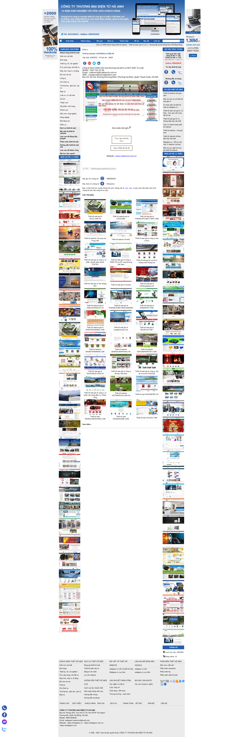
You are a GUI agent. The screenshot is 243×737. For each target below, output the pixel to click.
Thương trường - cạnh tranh (119, 694)
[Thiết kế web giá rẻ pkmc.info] (173, 170)
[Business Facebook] (161, 685)
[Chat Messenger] (183, 682)
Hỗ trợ (136, 41)
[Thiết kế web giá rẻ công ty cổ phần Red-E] (69, 631)
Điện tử (63, 92)
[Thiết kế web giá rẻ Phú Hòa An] (173, 350)
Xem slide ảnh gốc (120, 128)
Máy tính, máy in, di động (69, 71)
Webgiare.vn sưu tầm (117, 672)
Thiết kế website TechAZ (121, 239)
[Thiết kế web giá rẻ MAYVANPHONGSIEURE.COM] (69, 582)
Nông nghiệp (64, 117)
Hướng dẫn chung (90, 694)
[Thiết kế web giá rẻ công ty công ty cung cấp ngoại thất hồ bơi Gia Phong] (173, 399)
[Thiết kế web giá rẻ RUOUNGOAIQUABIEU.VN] (173, 366)
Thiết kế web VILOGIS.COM (146, 418)
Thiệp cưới (64, 103)
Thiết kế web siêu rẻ (91, 668)
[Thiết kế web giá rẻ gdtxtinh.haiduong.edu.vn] (173, 301)
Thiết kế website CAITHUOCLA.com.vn (103, 169)
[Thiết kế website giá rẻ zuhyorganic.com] (69, 369)
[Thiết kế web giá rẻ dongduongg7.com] (173, 513)
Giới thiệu (70, 41)
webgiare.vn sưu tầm (142, 672)
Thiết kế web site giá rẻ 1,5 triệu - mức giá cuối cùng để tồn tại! (173, 113)
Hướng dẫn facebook (92, 698)
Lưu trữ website (90, 675)
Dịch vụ (110, 41)
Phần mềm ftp (165, 672)
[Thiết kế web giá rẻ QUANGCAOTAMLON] (173, 219)
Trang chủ (64, 703)
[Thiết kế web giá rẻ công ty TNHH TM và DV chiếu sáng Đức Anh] (69, 549)
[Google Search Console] (173, 682)
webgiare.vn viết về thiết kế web (121, 669)
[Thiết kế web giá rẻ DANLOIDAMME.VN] (69, 435)
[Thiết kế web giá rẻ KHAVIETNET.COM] (173, 431)
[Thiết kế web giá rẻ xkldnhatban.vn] (69, 271)
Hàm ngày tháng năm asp (93, 691)
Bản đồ (146, 41)
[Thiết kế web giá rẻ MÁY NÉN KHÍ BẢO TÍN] (69, 190)
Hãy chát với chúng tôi (90, 184)
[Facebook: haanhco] (4, 714)
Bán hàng (63, 60)
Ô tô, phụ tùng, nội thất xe (69, 67)
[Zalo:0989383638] (180, 73)
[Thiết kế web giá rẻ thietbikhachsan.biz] (69, 320)
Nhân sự (63, 125)
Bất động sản (65, 121)
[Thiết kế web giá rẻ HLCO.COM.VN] (69, 337)
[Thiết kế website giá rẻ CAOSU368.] (173, 578)
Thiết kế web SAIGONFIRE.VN (146, 394)
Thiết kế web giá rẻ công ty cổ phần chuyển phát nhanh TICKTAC (95, 262)
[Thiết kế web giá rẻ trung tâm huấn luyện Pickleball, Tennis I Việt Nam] (173, 627)
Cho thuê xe (64, 82)
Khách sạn (64, 110)
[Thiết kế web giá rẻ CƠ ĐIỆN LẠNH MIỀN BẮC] (173, 382)
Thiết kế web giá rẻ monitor (121, 285)
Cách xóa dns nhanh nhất (93, 688)
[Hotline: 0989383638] (4, 707)
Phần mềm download (167, 668)
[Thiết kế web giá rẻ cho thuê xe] (69, 500)
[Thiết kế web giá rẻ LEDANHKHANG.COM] (173, 252)
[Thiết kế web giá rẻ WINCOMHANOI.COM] (69, 565)
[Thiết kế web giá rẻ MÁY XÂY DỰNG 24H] (173, 415)
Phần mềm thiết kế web (168, 675)
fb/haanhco (111, 184)
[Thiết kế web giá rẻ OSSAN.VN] (69, 484)
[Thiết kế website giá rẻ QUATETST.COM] (69, 222)
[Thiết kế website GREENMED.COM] (69, 386)
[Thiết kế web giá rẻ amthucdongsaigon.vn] (69, 255)
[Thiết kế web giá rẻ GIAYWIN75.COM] (173, 284)
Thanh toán (124, 41)
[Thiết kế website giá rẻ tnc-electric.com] (173, 333)
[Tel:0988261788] (173, 84)
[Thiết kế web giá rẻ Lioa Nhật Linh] (69, 598)
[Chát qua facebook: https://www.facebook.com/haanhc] (102, 185)
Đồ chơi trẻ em (65, 75)
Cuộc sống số (114, 687)
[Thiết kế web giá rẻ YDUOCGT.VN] (173, 448)
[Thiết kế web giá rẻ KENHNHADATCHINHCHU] (69, 451)
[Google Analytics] (176, 682)
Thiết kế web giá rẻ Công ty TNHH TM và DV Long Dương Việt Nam (121, 262)
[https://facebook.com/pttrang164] (166, 84)
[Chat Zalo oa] (164, 685)
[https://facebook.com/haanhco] (166, 73)
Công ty (63, 78)
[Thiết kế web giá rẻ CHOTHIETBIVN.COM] (69, 533)
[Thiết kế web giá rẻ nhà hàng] (173, 186)
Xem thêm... (87, 424)
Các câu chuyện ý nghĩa (144, 684)
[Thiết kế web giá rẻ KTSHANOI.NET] (69, 516)
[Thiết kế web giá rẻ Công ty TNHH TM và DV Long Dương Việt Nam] (173, 644)
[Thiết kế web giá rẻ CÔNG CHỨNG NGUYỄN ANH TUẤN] (173, 611)
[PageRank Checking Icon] (164, 682)
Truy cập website (122, 139)
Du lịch (62, 99)
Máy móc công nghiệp (68, 114)
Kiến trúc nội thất (66, 56)
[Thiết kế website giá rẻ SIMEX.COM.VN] (69, 402)
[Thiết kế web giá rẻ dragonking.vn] (173, 464)
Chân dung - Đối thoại (117, 691)
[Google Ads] (179, 682)
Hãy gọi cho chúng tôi (90, 179)
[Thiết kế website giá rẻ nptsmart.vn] (173, 546)
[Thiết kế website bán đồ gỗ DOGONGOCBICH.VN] (69, 288)
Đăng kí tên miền (90, 672)
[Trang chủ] (60, 41)
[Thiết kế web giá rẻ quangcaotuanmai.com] (173, 480)
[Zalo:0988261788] (180, 84)
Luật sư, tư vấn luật (67, 95)
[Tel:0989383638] (173, 73)
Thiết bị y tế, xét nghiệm (69, 64)
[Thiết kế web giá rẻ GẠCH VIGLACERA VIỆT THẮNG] (69, 467)
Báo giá (100, 41)
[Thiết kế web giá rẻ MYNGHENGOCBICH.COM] (173, 203)
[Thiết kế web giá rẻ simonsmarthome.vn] (173, 529)
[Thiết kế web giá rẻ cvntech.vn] (173, 497)
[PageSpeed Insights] (170, 682)
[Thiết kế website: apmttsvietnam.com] (173, 595)
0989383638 (111, 179)
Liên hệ (157, 41)
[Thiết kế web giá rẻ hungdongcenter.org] (173, 235)
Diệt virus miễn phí (167, 665)
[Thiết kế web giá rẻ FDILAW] (69, 418)
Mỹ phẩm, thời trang (67, 106)
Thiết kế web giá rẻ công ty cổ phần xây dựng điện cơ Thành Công (95, 395)
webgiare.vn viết (141, 669)
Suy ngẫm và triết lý (116, 684)
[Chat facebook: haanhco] (4, 721)
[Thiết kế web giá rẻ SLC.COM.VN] (69, 304)
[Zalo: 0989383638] (4, 728)
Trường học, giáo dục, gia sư (70, 691)
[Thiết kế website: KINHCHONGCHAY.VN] (173, 562)
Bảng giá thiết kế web (92, 665)
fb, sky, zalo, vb (129, 188)
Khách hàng (85, 41)
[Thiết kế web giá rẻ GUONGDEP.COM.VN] (173, 317)
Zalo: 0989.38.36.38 (121, 148)
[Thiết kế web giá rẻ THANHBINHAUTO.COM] (69, 173)
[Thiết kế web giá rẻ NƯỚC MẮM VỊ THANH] (69, 239)
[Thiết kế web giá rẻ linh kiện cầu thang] (69, 614)
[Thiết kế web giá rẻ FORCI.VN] (69, 206)
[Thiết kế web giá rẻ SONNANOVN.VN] (69, 353)
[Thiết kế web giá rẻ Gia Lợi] (173, 268)
